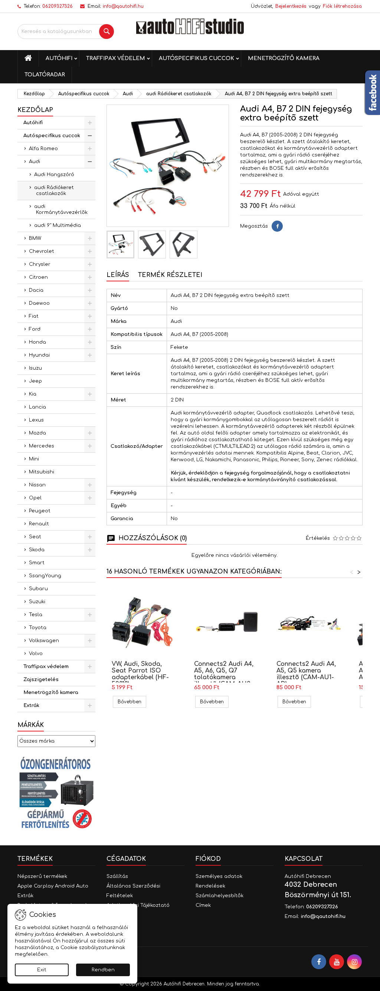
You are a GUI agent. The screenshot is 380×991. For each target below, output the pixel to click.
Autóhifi (59, 58)
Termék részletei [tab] (170, 275)
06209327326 (57, 6)
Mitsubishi (41, 472)
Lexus (36, 420)
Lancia (37, 407)
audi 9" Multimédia (57, 225)
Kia (32, 394)
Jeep (35, 381)
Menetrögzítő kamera (284, 58)
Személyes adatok (219, 876)
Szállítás (117, 876)
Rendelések (210, 886)
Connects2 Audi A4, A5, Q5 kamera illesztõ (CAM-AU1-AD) (306, 674)
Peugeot (39, 510)
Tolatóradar (44, 74)
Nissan (37, 485)
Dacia (36, 290)
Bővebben (132, 701)
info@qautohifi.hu (123, 6)
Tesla (35, 614)
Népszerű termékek (42, 876)
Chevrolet (41, 251)
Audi (34, 161)
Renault (39, 523)
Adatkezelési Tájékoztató (138, 905)
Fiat (34, 316)
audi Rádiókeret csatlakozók (54, 190)
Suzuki (37, 601)
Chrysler (39, 264)
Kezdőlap (35, 110)
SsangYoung (45, 575)
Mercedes (41, 446)
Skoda (37, 549)
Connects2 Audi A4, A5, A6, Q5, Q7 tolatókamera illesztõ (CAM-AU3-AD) (223, 677)
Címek (203, 905)
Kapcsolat (303, 859)
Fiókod (208, 859)
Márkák (30, 725)
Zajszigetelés (41, 679)
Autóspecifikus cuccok (196, 58)
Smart (37, 562)
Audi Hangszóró (54, 174)
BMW (35, 238)
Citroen (38, 277)
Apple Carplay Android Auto (52, 886)
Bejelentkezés (291, 6)
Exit (41, 969)
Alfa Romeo (43, 148)
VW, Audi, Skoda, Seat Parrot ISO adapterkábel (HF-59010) (140, 674)
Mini (34, 459)
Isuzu (35, 368)
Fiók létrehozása (342, 6)
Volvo (36, 653)
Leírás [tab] (118, 275)
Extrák (31, 705)
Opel (35, 498)
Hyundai (39, 355)
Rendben (103, 969)
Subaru (38, 588)
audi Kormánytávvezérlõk (61, 209)
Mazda (37, 433)
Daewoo (39, 303)
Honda (37, 342)
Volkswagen (44, 640)
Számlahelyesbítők (219, 895)
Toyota (37, 627)
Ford (34, 329)
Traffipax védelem (115, 58)
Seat (35, 536)
